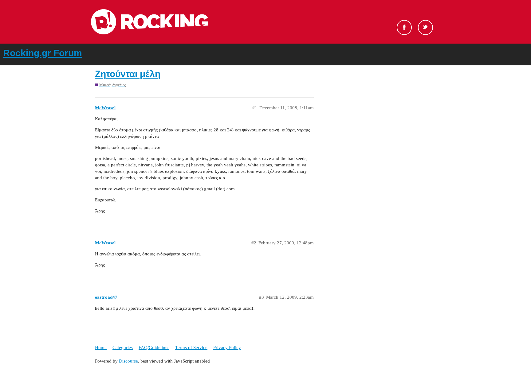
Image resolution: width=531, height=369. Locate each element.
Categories (122, 347)
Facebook (404, 27)
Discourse (128, 361)
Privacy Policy (227, 347)
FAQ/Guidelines (154, 347)
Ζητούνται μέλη (127, 74)
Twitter (425, 27)
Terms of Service (191, 347)
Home (101, 347)
